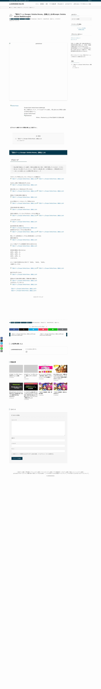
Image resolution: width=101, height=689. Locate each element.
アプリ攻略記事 (56, 472)
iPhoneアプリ (17, 322)
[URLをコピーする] (62, 329)
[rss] (89, 1)
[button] (14, 329)
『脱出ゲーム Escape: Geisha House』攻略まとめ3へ (23, 290)
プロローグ (21, 140)
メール (13, 443)
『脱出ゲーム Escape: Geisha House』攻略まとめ (29, 138)
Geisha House (37, 322)
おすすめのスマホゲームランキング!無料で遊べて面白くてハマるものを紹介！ (29, 473)
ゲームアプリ (23, 322)
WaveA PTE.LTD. (50, 322)
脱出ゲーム (29, 322)
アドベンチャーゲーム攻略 (46, 472)
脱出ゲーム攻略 (21, 472)
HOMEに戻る (81, 29)
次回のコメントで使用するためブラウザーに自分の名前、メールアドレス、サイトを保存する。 (33, 453)
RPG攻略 (27, 472)
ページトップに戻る (81, 28)
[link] (26, 352)
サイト (12, 448)
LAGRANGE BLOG (16, 4)
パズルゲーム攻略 (64, 472)
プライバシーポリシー (75, 38)
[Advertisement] (38, 31)
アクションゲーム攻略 (35, 472)
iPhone (12, 322)
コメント (14, 419)
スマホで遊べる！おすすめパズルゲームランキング (77, 473)
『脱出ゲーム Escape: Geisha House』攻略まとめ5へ (23, 288)
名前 (13, 438)
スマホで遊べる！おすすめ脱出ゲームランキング (56, 473)
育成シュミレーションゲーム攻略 (76, 472)
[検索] (91, 1)
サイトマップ (74, 39)
